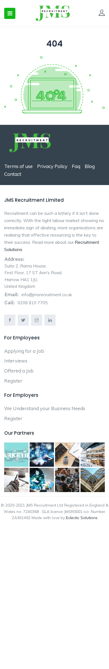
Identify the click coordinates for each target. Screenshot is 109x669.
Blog (90, 166)
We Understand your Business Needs (44, 408)
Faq (76, 166)
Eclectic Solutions (82, 517)
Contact (12, 174)
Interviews (15, 361)
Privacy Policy (52, 166)
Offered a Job (19, 371)
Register (13, 381)
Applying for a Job (24, 351)
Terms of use (18, 166)
